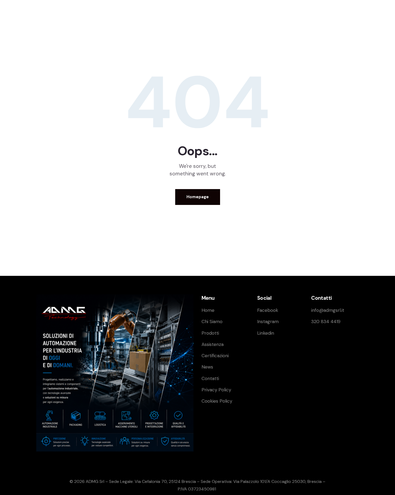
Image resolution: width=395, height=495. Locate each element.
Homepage (197, 197)
